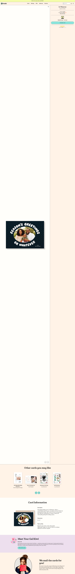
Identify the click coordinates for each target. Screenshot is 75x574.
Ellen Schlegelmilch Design (18, 487)
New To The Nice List (31, 485)
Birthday (32, 3)
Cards (28, 3)
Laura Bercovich (44, 486)
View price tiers (62, 13)
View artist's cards (22, 547)
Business (46, 3)
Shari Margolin (31, 486)
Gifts (37, 3)
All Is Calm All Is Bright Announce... (18, 486)
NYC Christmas (57, 485)
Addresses (41, 3)
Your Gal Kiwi (63, 8)
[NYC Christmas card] (57, 478)
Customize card (62, 22)
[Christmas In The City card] (44, 478)
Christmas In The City (44, 485)
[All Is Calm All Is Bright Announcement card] (18, 478)
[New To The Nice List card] (31, 479)
